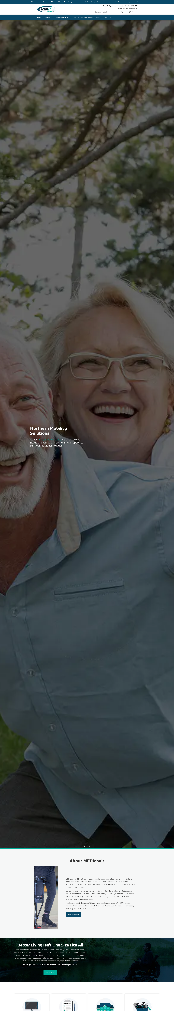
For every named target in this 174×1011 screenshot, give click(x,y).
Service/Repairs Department (82, 17)
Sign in (120, 8)
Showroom (48, 17)
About (107, 17)
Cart (133, 12)
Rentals (99, 17)
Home (39, 17)
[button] (84, 846)
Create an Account (131, 8)
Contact (117, 17)
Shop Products (61, 17)
